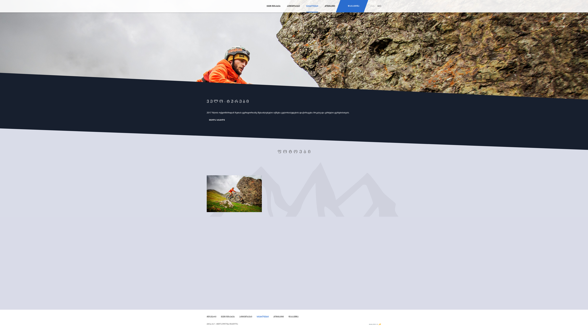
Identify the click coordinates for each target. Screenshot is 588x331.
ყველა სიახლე (217, 120)
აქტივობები (293, 6)
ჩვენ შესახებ (274, 6)
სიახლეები (312, 6)
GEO (379, 6)
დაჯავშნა (354, 6)
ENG (372, 6)
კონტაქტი (330, 6)
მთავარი (211, 317)
